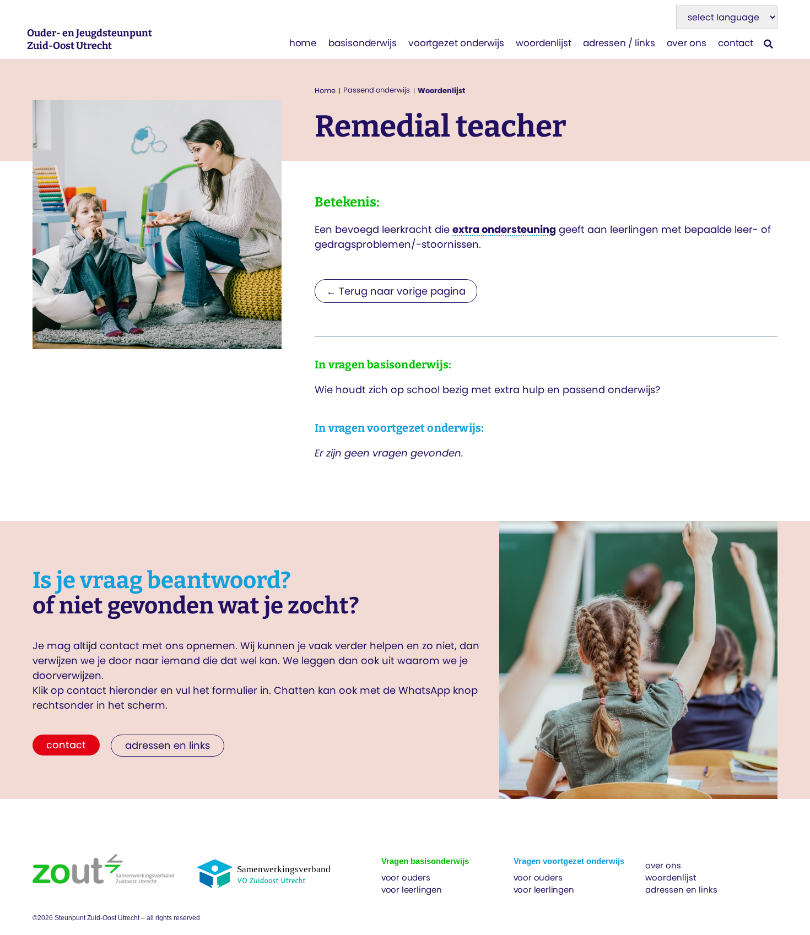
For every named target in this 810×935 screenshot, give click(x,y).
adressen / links (619, 43)
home (303, 43)
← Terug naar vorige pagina (396, 291)
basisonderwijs (362, 43)
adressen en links (681, 889)
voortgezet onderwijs (456, 43)
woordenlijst (543, 43)
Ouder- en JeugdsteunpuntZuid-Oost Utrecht (89, 39)
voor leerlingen (411, 889)
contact (735, 43)
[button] (768, 44)
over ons (686, 43)
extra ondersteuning (504, 229)
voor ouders (405, 877)
